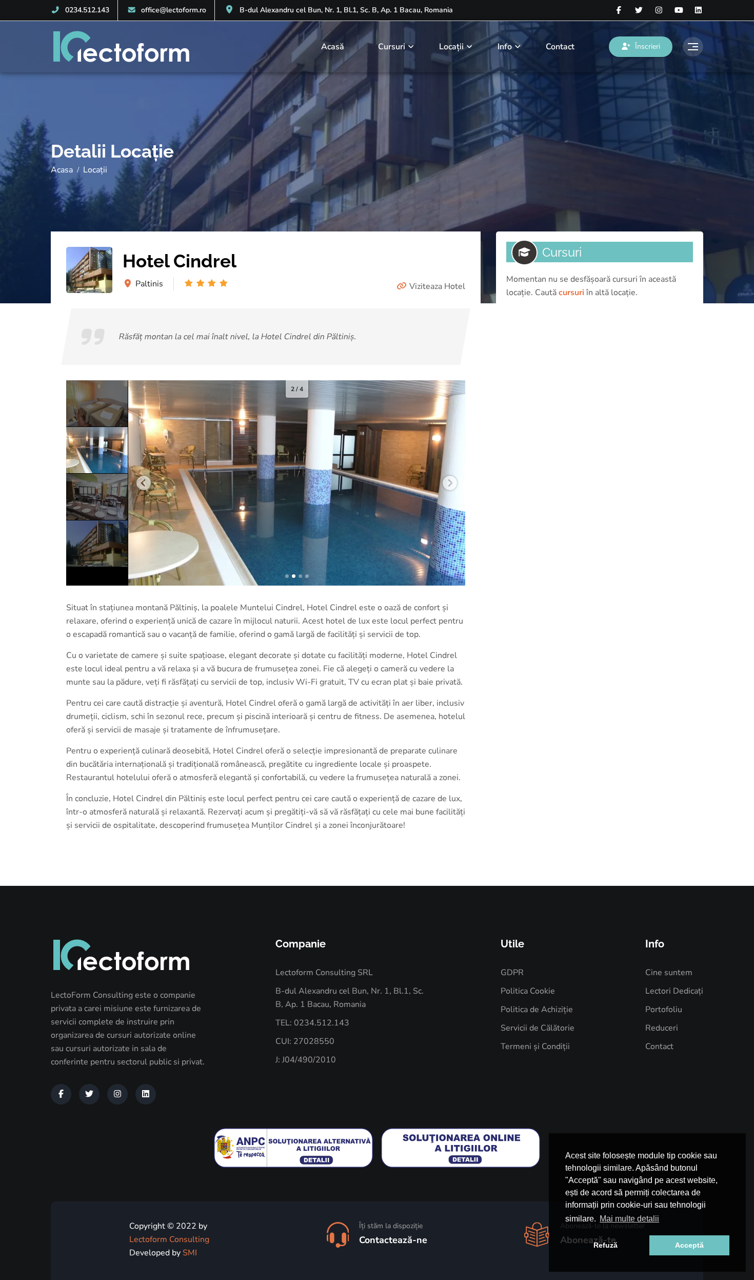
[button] (143, 483)
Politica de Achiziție (537, 1009)
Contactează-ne (393, 1240)
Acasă (332, 46)
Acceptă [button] (689, 1245)
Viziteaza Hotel (437, 286)
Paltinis (149, 283)
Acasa (62, 170)
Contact (560, 46)
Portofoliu (663, 1009)
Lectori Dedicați (674, 991)
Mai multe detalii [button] (629, 1218)
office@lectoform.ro (173, 10)
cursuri (571, 292)
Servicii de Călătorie (537, 1028)
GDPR (512, 972)
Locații (451, 46)
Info (505, 46)
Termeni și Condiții (535, 1046)
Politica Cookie (528, 991)
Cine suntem (668, 972)
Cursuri (391, 46)
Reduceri (661, 1028)
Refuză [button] (605, 1245)
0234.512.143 (87, 10)
